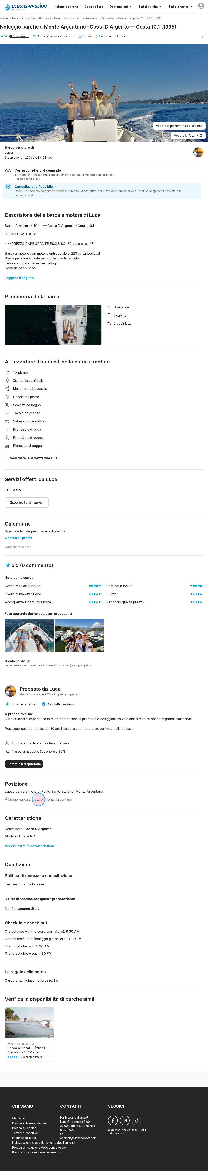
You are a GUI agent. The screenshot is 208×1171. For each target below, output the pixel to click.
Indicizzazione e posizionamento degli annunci (43, 1142)
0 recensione (19, 36)
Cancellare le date (18, 547)
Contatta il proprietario (24, 764)
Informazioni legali (24, 1137)
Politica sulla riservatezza (29, 1123)
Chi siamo (18, 1118)
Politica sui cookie (24, 1128)
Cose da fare (93, 6)
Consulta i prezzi (18, 538)
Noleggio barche (66, 6)
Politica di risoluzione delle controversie (39, 1147)
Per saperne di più (25, 909)
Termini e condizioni (25, 1133)
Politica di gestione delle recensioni (36, 1152)
